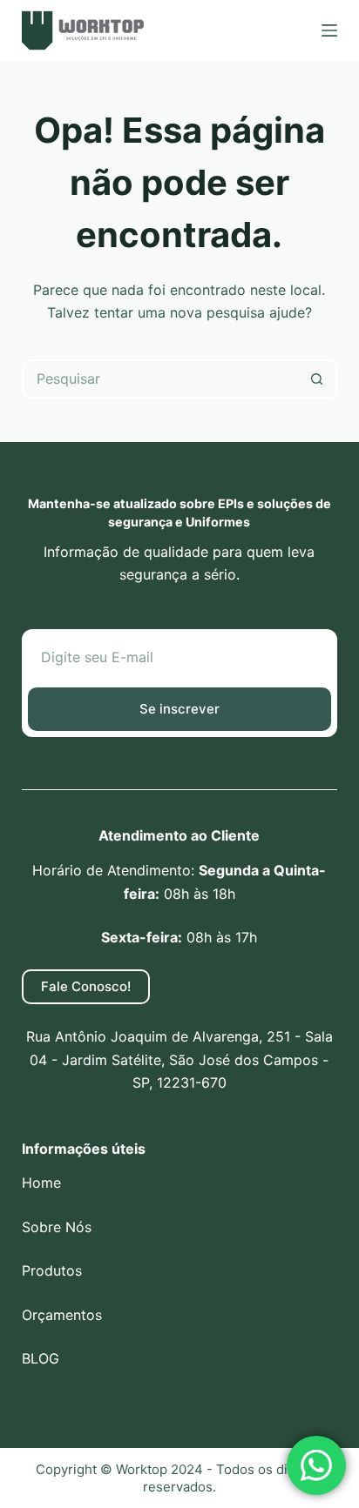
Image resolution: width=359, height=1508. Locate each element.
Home (41, 1182)
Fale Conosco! (86, 986)
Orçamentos (62, 1315)
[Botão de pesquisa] (317, 379)
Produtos (52, 1270)
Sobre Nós (56, 1227)
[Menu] (329, 30)
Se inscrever (179, 708)
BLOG (40, 1358)
